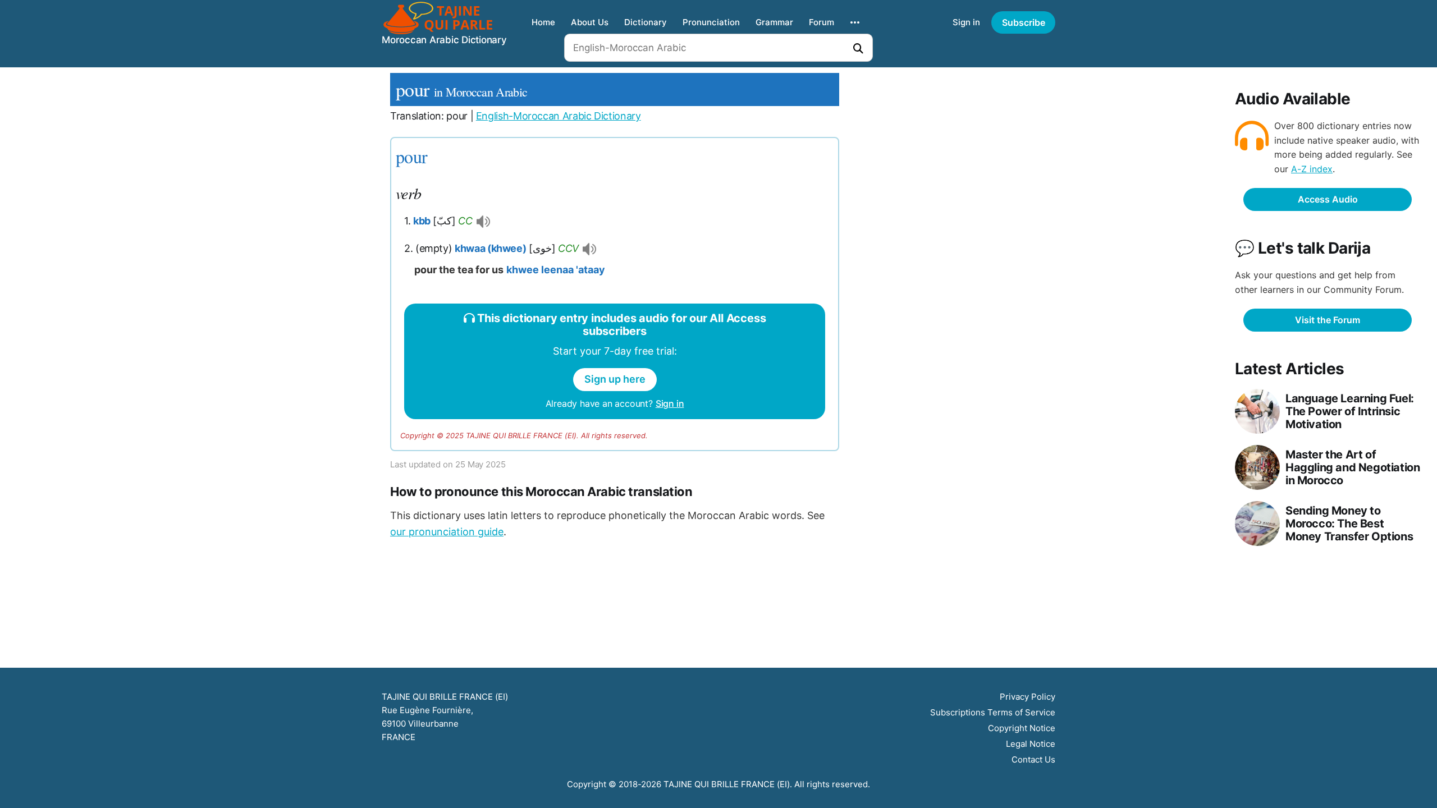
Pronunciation (711, 22)
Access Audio (1328, 199)
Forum (821, 22)
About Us (589, 22)
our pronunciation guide (447, 532)
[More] (854, 22)
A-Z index (1312, 169)
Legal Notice (1030, 743)
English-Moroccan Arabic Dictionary (558, 116)
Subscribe (1023, 22)
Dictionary (645, 22)
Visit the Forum (1327, 319)
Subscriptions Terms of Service (992, 712)
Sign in (966, 22)
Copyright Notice (1021, 728)
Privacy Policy (1027, 696)
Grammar (774, 22)
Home (543, 22)
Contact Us (1033, 759)
